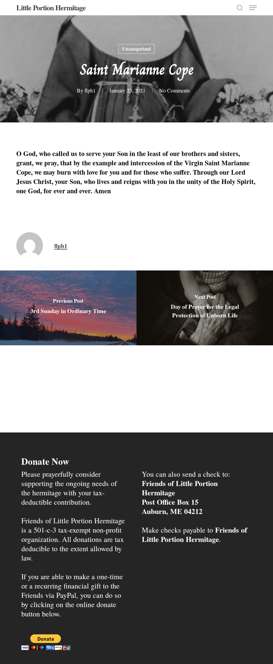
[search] (239, 7)
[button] (253, 7)
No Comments (174, 90)
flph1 (90, 90)
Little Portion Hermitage (51, 7)
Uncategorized (136, 48)
